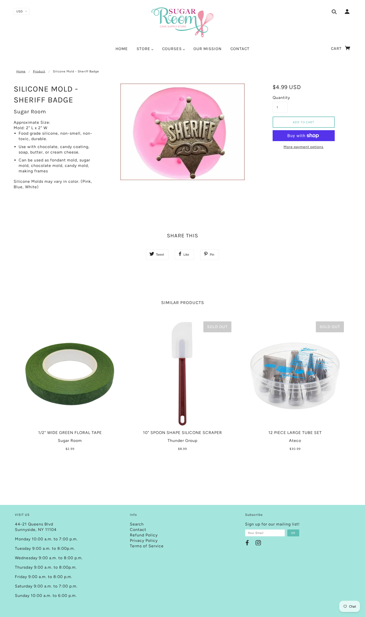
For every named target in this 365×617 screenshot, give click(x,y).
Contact (138, 529)
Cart (337, 48)
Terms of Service (147, 546)
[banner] (182, 22)
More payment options (304, 147)
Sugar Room (30, 111)
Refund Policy (144, 535)
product (39, 71)
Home (21, 71)
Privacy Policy (144, 540)
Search (137, 524)
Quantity (280, 97)
